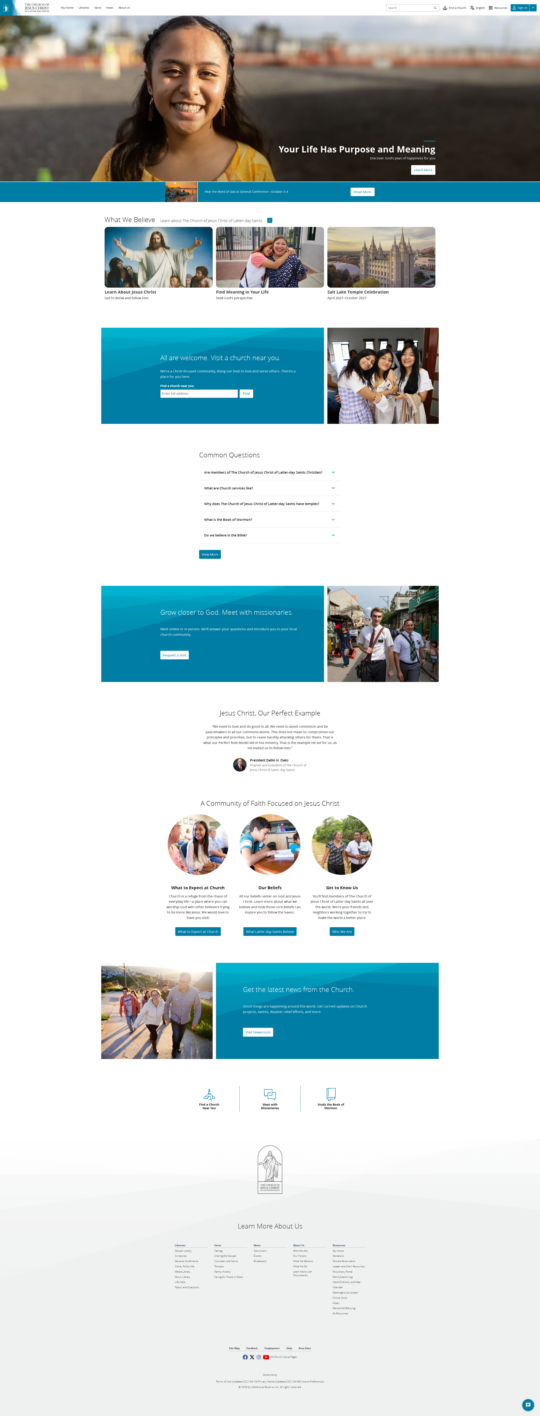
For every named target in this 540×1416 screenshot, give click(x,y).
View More (210, 554)
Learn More (423, 169)
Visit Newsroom (258, 1032)
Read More (362, 191)
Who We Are (342, 931)
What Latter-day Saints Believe (270, 931)
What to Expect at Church (198, 931)
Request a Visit (174, 655)
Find (246, 393)
